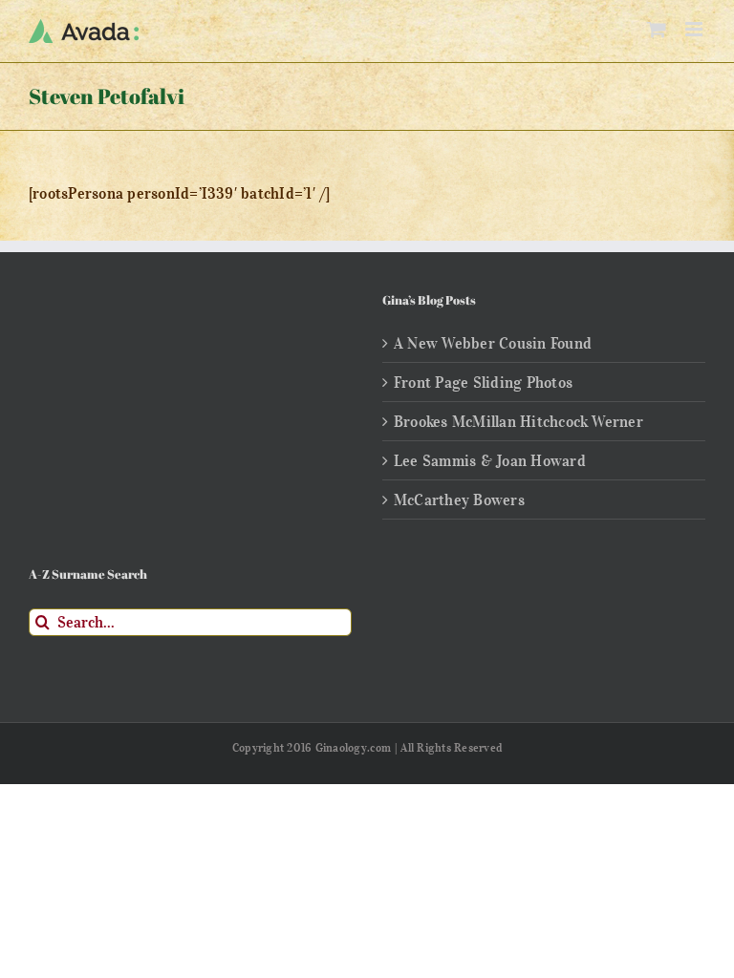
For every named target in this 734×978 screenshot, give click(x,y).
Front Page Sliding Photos (483, 382)
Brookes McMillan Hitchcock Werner (518, 421)
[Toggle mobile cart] (656, 29)
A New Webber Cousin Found (493, 342)
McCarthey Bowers (459, 499)
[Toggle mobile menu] (695, 29)
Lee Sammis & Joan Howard (490, 460)
